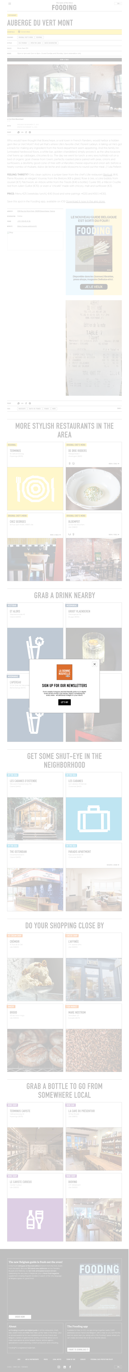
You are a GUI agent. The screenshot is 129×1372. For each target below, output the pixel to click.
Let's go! (64, 702)
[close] (94, 664)
